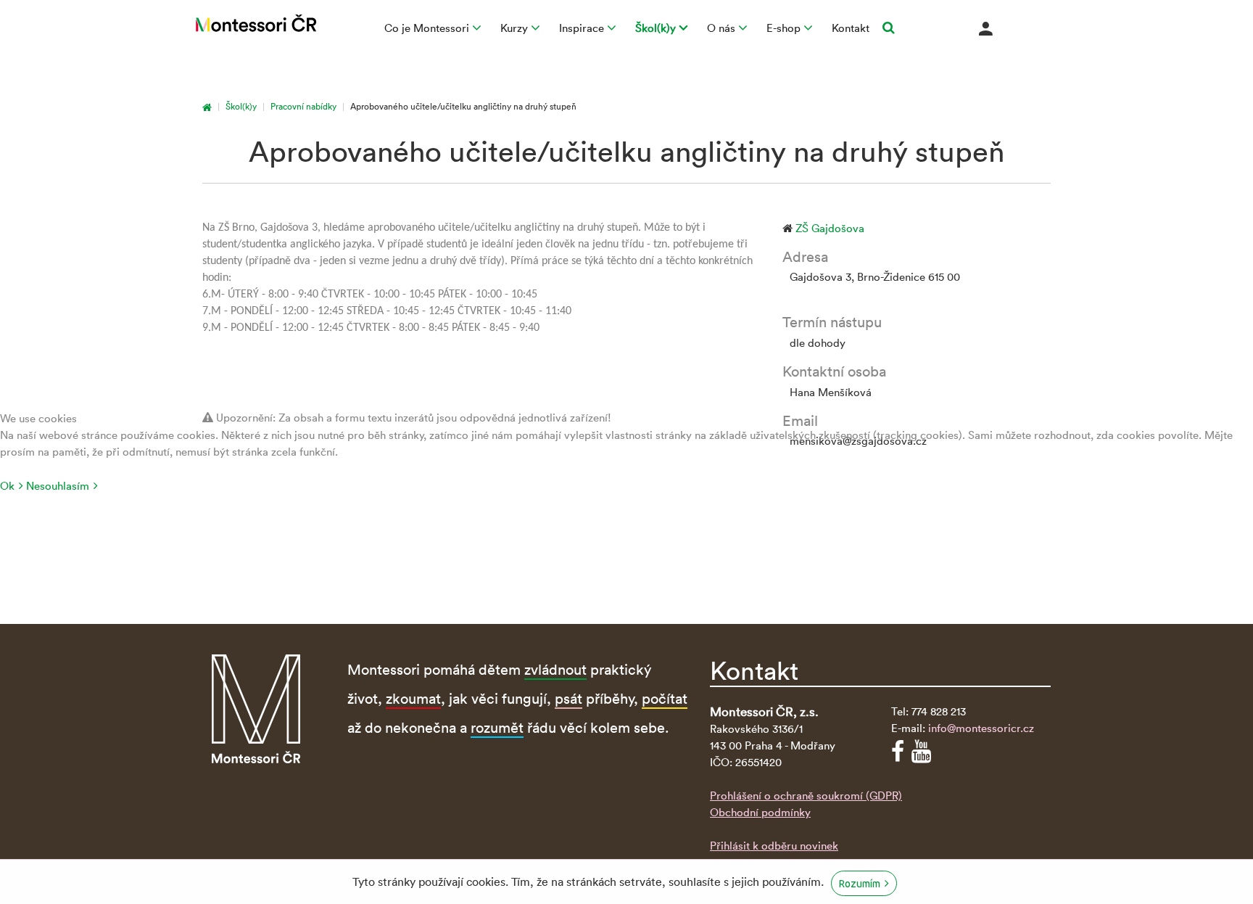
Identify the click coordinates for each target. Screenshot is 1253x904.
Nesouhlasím (57, 485)
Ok (7, 485)
